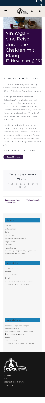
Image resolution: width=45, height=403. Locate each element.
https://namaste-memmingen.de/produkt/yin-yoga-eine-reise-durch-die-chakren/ (21, 251)
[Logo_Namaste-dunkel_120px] (22, 8)
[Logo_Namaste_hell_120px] (15, 359)
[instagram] (41, 1)
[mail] (41, 5)
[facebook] (36, 1)
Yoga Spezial (10, 242)
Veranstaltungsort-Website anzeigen (19, 343)
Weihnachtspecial (33, 200)
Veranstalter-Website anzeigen (17, 284)
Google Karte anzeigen (16, 334)
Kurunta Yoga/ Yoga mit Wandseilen (12, 201)
